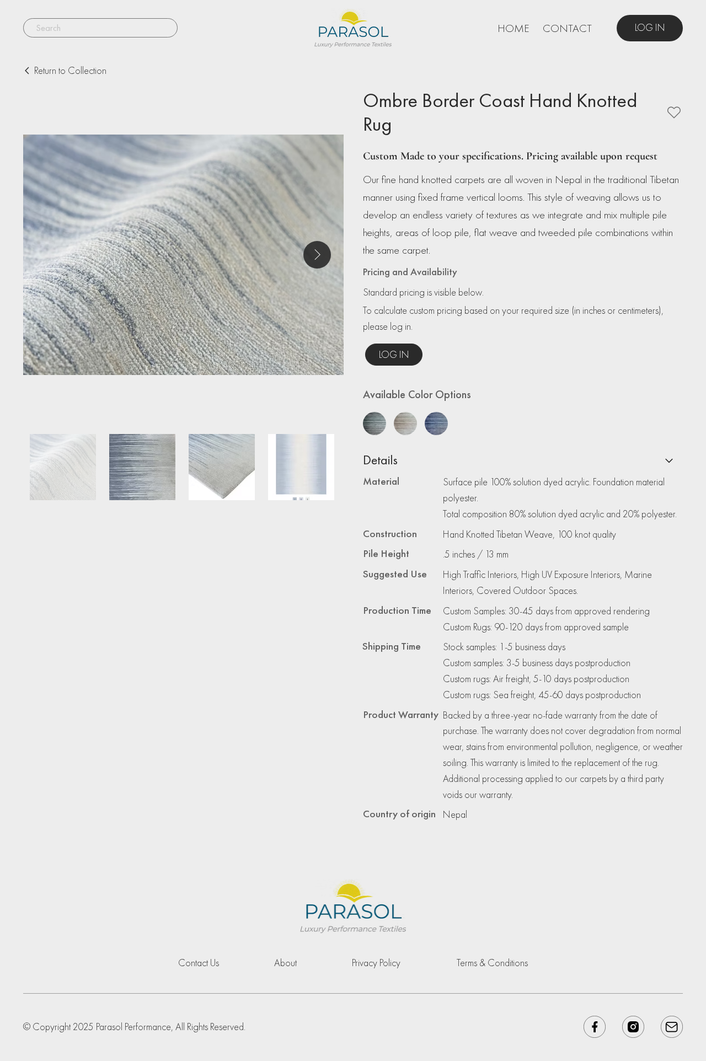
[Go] (669, 460)
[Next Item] (317, 255)
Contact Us (198, 962)
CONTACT (567, 28)
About (285, 962)
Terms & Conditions (492, 962)
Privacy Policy (376, 962)
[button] (393, 355)
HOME (514, 28)
